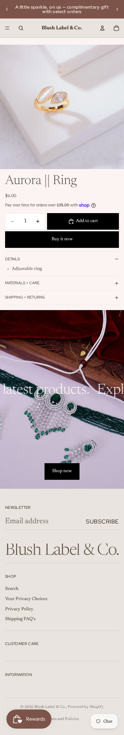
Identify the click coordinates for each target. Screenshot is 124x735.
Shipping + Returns (25, 297)
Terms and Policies (62, 719)
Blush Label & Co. (50, 707)
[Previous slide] (7, 9)
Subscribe (102, 521)
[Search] (21, 28)
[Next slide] (117, 9)
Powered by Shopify (86, 707)
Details (12, 259)
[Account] (102, 28)
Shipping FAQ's (20, 619)
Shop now (62, 471)
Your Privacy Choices (26, 599)
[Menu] (7, 28)
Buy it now (62, 239)
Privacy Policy (19, 609)
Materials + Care (22, 283)
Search (11, 589)
